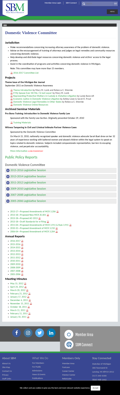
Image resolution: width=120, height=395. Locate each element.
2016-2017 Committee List (25, 73)
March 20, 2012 (17, 290)
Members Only (71, 358)
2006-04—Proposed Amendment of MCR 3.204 (32, 232)
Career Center (68, 371)
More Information (18, 151)
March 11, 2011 (17, 310)
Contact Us (7, 371)
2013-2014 (15, 251)
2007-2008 (15, 271)
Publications (37, 378)
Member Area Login (53, 3)
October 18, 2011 (18, 307)
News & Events (38, 374)
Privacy (5, 375)
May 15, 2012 (16, 283)
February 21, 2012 (19, 294)
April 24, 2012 (17, 287)
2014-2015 (15, 248)
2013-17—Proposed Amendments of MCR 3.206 (33, 212)
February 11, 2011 (19, 313)
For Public (36, 367)
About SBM (9, 358)
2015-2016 (15, 244)
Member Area (68, 364)
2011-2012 (15, 258)
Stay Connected (101, 358)
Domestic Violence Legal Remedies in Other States (37, 102)
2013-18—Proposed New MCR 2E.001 (28, 215)
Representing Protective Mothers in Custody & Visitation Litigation (44, 96)
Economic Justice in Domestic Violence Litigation (36, 99)
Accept (95, 388)
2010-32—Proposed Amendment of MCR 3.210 (32, 228)
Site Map (6, 367)
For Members (38, 363)
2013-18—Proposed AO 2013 (24, 218)
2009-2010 (15, 264)
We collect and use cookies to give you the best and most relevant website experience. (59, 388)
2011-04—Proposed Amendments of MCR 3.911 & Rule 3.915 (39, 225)
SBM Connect (71, 3)
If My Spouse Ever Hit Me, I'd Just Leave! (32, 93)
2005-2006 (15, 274)
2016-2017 (15, 241)
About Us (6, 364)
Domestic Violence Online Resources (30, 105)
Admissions (37, 371)
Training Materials (22, 123)
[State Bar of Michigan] (15, 9)
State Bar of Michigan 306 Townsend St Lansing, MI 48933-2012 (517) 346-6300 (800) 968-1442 (103, 372)
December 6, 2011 (19, 300)
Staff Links (6, 379)
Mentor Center (68, 375)
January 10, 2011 (18, 317)
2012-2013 (15, 254)
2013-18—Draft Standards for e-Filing (28, 222)
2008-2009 (15, 268)
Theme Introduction (22, 90)
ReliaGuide (66, 379)
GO (115, 4)
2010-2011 (15, 261)
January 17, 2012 (18, 297)
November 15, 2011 (19, 304)
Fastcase (66, 367)
